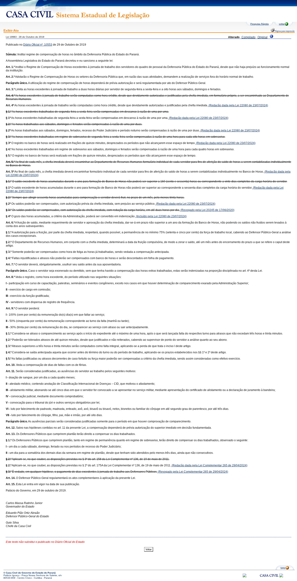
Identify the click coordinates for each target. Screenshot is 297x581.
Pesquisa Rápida (259, 24)
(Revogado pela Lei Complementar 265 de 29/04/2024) (192, 471)
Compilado (248, 37)
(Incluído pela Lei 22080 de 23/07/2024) (161, 216)
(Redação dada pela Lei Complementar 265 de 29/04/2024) (209, 465)
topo (283, 567)
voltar (282, 24)
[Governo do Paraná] (281, 576)
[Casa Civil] (269, 579)
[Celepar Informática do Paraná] (244, 576)
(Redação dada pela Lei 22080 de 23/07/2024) (238, 105)
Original (263, 37)
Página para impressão (284, 31)
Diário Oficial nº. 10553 (37, 44)
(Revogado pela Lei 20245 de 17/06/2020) (207, 210)
